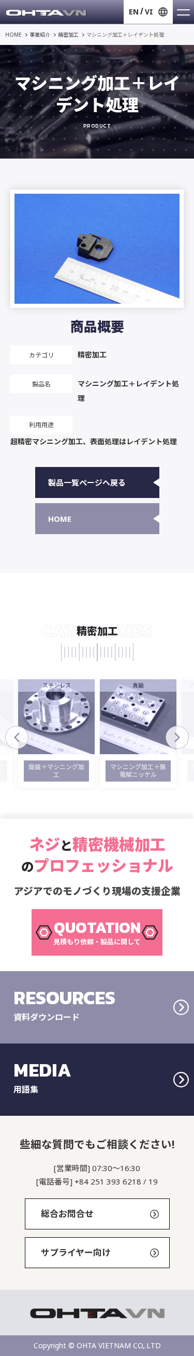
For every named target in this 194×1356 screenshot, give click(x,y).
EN (134, 12)
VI (149, 12)
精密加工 (68, 34)
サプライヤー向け (76, 1252)
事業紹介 (39, 34)
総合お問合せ (67, 1214)
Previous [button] (16, 737)
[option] (77, 733)
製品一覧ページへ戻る (87, 482)
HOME (13, 34)
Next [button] (177, 737)
